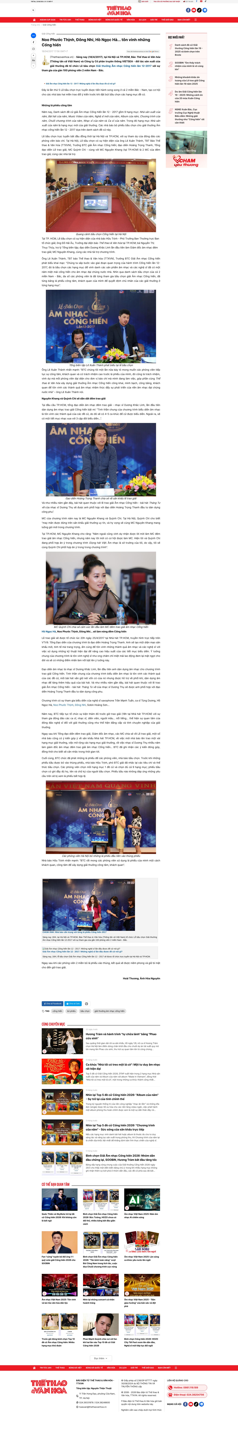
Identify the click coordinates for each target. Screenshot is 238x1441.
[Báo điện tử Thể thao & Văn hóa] (119, 10)
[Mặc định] (33, 61)
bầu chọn (85, 1011)
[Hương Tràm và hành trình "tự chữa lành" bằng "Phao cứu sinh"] (62, 1041)
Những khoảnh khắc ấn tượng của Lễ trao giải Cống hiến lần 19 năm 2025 (190, 80)
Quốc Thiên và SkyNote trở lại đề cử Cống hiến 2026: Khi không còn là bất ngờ (59, 1217)
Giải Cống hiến (49, 25)
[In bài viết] (33, 48)
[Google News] (143, 52)
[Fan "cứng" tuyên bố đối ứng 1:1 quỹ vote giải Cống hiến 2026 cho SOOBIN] (60, 1242)
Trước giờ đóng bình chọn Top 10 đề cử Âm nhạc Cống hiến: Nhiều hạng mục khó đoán (58, 1342)
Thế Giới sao (167, 20)
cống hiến (57, 1011)
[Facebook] (196, 1)
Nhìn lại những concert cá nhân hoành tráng (98, 1301)
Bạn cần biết (184, 20)
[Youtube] (201, 1)
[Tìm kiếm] (33, 10)
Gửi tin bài (189, 1)
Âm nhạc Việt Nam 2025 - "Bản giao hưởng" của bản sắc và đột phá (140, 1302)
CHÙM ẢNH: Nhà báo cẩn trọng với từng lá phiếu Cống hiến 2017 (74, 932)
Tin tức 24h (65, 20)
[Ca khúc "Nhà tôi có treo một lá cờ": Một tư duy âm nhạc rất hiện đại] (62, 1072)
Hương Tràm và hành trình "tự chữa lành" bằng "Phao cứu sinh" (121, 1036)
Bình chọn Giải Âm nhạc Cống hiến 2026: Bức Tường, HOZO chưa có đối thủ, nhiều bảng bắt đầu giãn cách (100, 1219)
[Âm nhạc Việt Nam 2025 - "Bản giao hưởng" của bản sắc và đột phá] (142, 1285)
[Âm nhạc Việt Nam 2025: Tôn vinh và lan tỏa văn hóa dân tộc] (60, 1285)
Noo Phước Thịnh (63, 705)
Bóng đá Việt (95, 20)
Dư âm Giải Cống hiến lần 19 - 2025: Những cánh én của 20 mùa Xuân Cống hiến (189, 96)
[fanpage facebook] (188, 10)
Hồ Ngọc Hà (49, 631)
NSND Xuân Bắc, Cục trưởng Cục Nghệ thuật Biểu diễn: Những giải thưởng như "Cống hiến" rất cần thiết (189, 116)
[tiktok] (199, 10)
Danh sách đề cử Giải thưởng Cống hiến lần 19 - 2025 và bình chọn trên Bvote (189, 50)
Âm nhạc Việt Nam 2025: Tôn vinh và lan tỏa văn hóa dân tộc (59, 1301)
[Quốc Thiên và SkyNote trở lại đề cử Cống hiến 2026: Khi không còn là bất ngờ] (60, 1199)
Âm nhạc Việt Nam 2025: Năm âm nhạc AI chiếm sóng (141, 1216)
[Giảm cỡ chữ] (33, 66)
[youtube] (193, 10)
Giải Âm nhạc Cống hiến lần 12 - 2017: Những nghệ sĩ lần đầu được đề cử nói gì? (81, 84)
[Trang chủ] (34, 20)
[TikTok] (206, 1)
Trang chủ (35, 25)
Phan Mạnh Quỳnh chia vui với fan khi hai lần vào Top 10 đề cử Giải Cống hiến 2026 (100, 1342)
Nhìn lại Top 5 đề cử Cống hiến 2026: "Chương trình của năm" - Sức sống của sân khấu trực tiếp (120, 1127)
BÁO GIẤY (145, 1)
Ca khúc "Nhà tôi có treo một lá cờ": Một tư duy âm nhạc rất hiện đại (123, 1066)
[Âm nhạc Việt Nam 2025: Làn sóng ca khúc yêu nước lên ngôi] (142, 1242)
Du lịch (142, 20)
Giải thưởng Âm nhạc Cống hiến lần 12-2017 (124, 66)
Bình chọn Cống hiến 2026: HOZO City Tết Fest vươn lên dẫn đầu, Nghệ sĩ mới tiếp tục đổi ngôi (141, 1342)
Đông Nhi (80, 705)
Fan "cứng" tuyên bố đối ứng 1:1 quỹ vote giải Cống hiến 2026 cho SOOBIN (58, 1260)
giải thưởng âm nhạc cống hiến (109, 1011)
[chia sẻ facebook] (33, 42)
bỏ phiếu (71, 1011)
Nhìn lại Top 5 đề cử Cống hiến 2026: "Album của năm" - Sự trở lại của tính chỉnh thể (122, 1097)
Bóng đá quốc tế (114, 20)
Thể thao (79, 20)
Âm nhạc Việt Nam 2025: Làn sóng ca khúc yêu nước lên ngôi (141, 1258)
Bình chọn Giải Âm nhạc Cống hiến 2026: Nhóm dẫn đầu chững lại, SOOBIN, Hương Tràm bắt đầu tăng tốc (121, 1157)
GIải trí (153, 20)
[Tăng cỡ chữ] (33, 55)
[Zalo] (204, 10)
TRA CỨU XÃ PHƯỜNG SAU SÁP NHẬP (167, 1)
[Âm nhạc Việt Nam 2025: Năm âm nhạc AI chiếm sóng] (142, 1199)
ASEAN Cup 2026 (47, 20)
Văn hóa (131, 20)
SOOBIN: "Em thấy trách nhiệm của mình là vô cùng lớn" (189, 66)
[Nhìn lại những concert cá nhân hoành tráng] (101, 1285)
